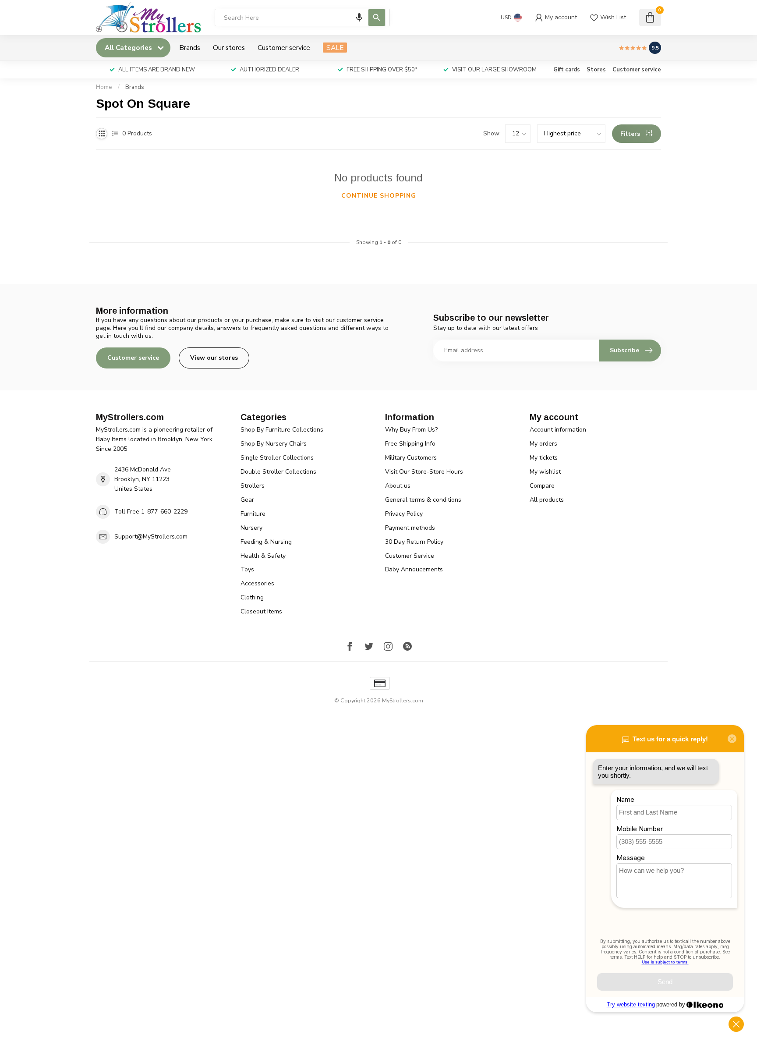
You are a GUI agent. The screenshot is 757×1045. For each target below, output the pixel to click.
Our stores (229, 47)
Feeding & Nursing (266, 542)
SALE (334, 47)
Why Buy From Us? (411, 429)
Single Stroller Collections (277, 457)
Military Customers (411, 457)
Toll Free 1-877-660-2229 (150, 511)
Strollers (253, 486)
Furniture (253, 514)
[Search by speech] (359, 17)
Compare (542, 486)
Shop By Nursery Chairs (274, 443)
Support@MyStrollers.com (150, 536)
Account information (558, 429)
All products (547, 500)
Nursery (251, 528)
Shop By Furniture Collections (282, 429)
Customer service (284, 47)
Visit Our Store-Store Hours (424, 472)
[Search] (377, 17)
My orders (543, 443)
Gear (247, 500)
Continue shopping (378, 195)
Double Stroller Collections (278, 472)
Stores (596, 70)
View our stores (214, 358)
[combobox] (302, 17)
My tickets (544, 457)
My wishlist (545, 472)
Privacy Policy (404, 514)
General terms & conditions (423, 500)
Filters (631, 134)
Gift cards (566, 70)
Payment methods (410, 528)
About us (397, 486)
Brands (189, 47)
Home (104, 87)
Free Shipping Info (410, 443)
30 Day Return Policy (414, 542)
